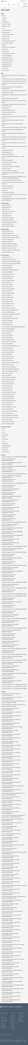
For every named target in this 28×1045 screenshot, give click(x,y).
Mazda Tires (5, 190)
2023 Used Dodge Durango (8, 312)
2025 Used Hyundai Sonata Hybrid (10, 270)
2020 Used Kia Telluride (7, 373)
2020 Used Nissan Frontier (8, 276)
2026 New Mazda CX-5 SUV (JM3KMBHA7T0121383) (14, 473)
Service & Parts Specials (7, 43)
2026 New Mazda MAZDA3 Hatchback (11, 237)
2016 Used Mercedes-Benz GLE (9, 377)
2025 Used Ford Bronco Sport (8, 379)
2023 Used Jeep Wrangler (8, 350)
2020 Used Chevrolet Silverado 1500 (10, 362)
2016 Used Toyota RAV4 (7, 409)
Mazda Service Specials (7, 188)
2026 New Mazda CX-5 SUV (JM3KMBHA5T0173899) (14, 546)
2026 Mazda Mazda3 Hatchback (9, 222)
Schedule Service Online (7, 34)
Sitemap (2, 1041)
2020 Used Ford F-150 (7, 291)
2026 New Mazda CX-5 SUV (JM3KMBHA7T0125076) (14, 654)
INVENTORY (4, 1013)
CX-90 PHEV (5, 443)
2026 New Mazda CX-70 (7, 241)
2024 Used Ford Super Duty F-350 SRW (11, 314)
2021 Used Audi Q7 (6, 375)
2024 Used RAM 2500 (7, 272)
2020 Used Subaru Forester (8, 303)
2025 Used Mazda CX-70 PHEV (9, 407)
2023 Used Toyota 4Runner (8, 421)
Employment (5, 49)
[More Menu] (1, 4)
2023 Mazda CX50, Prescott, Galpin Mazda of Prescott (14, 81)
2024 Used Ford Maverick (8, 413)
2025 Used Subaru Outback (8, 423)
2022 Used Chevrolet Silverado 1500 (10, 345)
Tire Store (4, 17)
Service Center (5, 70)
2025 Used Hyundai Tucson (8, 280)
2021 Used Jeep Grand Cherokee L (10, 310)
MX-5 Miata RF (5, 452)
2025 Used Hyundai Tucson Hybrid (10, 417)
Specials (4, 45)
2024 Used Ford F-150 (7, 316)
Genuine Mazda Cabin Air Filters (9, 162)
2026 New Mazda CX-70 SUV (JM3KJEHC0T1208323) (14, 565)
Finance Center (5, 51)
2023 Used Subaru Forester (8, 293)
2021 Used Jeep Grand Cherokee (9, 411)
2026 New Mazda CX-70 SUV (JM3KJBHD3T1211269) (14, 483)
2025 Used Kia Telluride (7, 284)
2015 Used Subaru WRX (7, 343)
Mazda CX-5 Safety (6, 168)
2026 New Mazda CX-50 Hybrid (9, 243)
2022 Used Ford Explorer (7, 348)
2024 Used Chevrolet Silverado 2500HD (11, 261)
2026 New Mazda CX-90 (7, 233)
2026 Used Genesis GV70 (8, 274)
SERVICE (13, 1013)
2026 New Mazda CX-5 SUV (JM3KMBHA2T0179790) (14, 582)
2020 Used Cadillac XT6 (7, 297)
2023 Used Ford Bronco (7, 337)
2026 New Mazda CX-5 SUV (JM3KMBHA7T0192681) (14, 552)
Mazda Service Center (7, 62)
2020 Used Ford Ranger (7, 320)
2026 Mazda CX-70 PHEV (8, 217)
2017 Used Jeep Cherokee (8, 383)
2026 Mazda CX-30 (6, 205)
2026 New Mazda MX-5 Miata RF (9, 246)
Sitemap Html (8, 1041)
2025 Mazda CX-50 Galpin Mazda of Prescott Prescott (14, 137)
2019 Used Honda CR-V (7, 324)
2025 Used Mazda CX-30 (8, 402)
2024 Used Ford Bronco (7, 278)
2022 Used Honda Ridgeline (8, 329)
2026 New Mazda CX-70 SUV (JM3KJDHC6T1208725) (14, 686)
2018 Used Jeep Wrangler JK (8, 307)
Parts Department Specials (8, 192)
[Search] (26, 1)
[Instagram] (3, 1035)
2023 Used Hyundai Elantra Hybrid (10, 371)
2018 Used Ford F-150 (7, 322)
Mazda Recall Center (7, 66)
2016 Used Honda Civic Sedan (9, 392)
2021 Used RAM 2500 (7, 419)
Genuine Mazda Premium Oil (8, 112)
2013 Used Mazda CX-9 (7, 404)
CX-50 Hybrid (5, 435)
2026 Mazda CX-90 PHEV (8, 220)
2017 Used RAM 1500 (7, 301)
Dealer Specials (5, 38)
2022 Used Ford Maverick (8, 398)
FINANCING (22, 1013)
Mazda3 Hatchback (6, 445)
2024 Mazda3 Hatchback (8, 92)
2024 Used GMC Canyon (8, 381)
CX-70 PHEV (5, 439)
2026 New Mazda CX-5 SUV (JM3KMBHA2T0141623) (14, 684)
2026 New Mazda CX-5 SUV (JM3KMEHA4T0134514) (14, 522)
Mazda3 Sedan (5, 447)
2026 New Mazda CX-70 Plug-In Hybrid (11, 250)
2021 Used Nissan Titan (7, 335)
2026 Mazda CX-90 (6, 215)
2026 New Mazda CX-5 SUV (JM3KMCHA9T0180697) (14, 609)
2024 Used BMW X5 (6, 333)
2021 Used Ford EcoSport (8, 352)
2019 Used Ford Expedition (8, 288)
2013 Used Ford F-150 (7, 299)
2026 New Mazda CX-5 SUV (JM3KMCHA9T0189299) (14, 456)
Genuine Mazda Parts (7, 55)
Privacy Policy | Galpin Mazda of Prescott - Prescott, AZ (14, 194)
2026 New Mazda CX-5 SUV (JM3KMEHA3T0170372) (14, 648)
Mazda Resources (6, 32)
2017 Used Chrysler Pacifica (8, 394)
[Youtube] (8, 1035)
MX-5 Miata (5, 449)
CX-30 (3, 428)
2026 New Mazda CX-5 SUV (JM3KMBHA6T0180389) (14, 588)
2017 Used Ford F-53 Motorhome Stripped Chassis (13, 326)
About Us (4, 19)
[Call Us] (21, 1)
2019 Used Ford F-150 (7, 385)
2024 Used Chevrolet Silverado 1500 (10, 369)
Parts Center (5, 68)
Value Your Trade (6, 36)
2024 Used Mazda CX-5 (7, 305)
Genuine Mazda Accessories (8, 53)
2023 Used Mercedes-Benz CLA (9, 366)
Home (3, 15)
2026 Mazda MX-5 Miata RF (8, 226)
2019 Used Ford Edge (7, 354)
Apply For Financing (6, 24)
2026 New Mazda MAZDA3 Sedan (10, 235)
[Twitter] (6, 1035)
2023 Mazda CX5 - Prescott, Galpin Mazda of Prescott (14, 79)
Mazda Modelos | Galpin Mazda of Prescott (12, 180)
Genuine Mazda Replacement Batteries (11, 166)
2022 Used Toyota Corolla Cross (9, 259)
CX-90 (3, 441)
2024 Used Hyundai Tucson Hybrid (10, 415)
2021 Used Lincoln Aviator (8, 356)
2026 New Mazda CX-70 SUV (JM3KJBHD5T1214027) (14, 593)
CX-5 (3, 430)
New (3, 28)
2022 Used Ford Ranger (7, 267)
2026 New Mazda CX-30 (7, 252)
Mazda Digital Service (7, 57)
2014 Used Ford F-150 (7, 257)
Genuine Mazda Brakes (7, 160)
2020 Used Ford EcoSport (8, 364)
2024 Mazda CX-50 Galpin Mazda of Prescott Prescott (14, 127)
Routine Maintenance (7, 64)
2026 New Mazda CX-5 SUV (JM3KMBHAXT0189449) (14, 660)
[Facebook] (1, 1035)
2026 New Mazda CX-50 (7, 239)
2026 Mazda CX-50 (6, 207)
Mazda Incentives (6, 26)
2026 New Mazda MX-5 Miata (9, 248)
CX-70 (3, 437)
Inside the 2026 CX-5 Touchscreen (10, 170)
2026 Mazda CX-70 (6, 213)
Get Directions (5, 22)
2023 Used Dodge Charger (8, 339)
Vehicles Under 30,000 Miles (8, 47)
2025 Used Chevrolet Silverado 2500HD (11, 263)
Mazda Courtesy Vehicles (7, 59)
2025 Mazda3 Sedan (6, 152)
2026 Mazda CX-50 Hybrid (8, 211)
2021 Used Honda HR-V (7, 358)
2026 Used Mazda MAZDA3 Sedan (10, 318)
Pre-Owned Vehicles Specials (8, 40)
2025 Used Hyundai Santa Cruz (9, 400)
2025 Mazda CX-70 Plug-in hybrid (9, 98)
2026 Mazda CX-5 (6, 108)
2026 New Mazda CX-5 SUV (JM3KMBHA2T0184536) (14, 618)
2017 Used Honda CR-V (7, 265)
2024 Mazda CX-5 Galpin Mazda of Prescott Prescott (14, 90)
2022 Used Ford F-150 (7, 295)
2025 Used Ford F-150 (7, 390)
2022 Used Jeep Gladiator (8, 396)
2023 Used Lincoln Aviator (8, 360)
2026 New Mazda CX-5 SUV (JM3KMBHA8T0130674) (14, 596)
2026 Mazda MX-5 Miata (7, 154)
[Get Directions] (24, 1)
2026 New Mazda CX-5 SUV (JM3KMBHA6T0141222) (14, 628)
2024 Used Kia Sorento (7, 388)
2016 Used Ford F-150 (7, 282)
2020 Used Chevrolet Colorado (9, 341)
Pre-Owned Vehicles (6, 30)
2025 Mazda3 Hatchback (8, 150)
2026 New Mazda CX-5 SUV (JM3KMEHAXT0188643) (14, 688)
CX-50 (3, 433)
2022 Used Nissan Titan (7, 286)
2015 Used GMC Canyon (8, 331)
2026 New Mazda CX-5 (7, 231)
